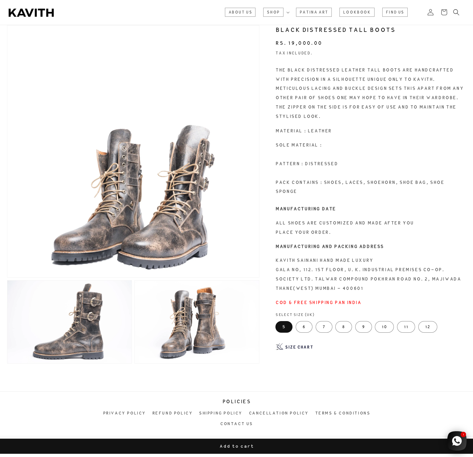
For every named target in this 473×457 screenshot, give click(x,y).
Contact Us (236, 423)
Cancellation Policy (279, 413)
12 (428, 327)
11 (406, 327)
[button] (275, 12)
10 (384, 327)
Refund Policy (172, 413)
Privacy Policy (124, 413)
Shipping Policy (220, 413)
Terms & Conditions (342, 413)
